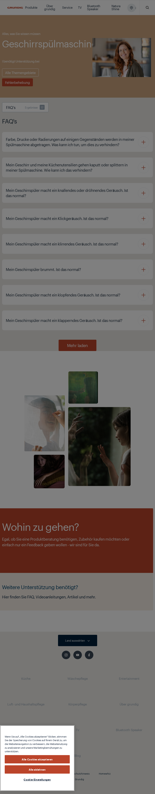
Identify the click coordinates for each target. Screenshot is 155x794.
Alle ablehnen (37, 769)
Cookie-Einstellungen (37, 779)
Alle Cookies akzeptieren (37, 759)
